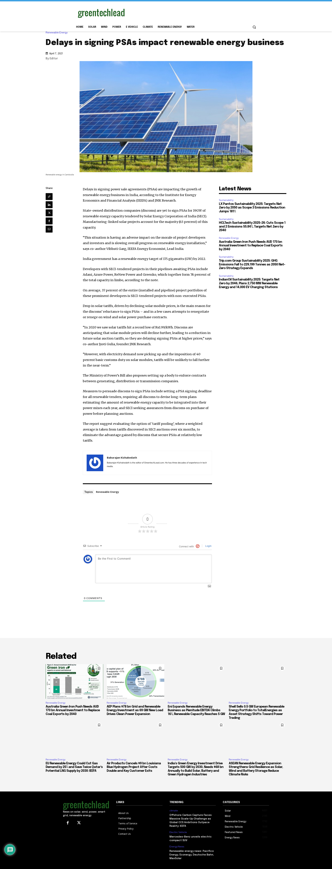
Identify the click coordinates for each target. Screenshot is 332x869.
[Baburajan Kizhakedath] (95, 463)
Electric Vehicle (178, 832)
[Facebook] (49, 221)
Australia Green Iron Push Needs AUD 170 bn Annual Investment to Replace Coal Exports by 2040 (251, 245)
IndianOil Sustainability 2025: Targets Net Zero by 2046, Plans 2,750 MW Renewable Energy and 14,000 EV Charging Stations (249, 283)
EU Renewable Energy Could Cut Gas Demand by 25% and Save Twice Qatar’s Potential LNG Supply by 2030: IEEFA (74, 767)
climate (173, 810)
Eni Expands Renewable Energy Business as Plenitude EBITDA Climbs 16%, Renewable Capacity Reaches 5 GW (196, 710)
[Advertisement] (192, 12)
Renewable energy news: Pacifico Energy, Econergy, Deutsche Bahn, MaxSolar (191, 855)
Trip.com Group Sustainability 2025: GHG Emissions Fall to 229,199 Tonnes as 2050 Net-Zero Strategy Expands (252, 264)
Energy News (176, 846)
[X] (49, 212)
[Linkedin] (49, 204)
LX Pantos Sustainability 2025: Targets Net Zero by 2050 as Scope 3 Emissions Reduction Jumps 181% (252, 207)
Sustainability (226, 200)
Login (208, 545)
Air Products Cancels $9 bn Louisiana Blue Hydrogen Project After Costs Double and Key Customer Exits (134, 767)
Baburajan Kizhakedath (122, 457)
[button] (254, 27)
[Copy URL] (49, 196)
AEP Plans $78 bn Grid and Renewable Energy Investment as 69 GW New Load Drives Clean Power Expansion (135, 710)
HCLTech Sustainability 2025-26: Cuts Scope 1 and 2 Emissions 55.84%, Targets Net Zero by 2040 (252, 226)
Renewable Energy (57, 32)
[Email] (49, 229)
